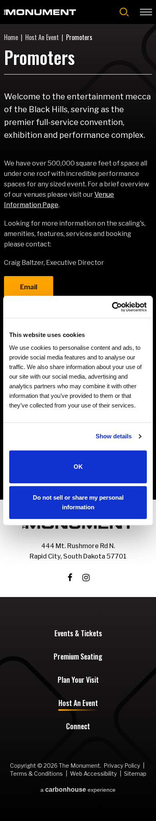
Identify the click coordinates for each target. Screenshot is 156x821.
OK (78, 466)
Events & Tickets (78, 633)
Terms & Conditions (36, 773)
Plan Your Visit (78, 680)
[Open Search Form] (124, 12)
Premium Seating (78, 657)
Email (28, 287)
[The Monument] (40, 12)
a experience (78, 790)
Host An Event (42, 37)
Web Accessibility (93, 773)
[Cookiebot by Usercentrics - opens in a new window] (112, 307)
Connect (78, 726)
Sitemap (135, 773)
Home (11, 37)
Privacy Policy (122, 765)
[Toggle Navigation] (146, 12)
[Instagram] (86, 577)
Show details (114, 436)
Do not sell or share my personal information (78, 502)
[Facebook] (70, 577)
